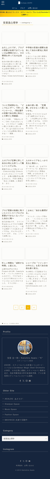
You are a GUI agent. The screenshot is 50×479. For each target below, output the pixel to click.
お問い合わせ (29, 465)
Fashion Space (12, 414)
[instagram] (26, 381)
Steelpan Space (12, 404)
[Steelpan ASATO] (25, 3)
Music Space (11, 409)
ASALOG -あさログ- (14, 398)
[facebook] (20, 381)
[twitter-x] (23, 381)
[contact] (30, 381)
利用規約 (19, 465)
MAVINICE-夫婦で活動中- (16, 419)
